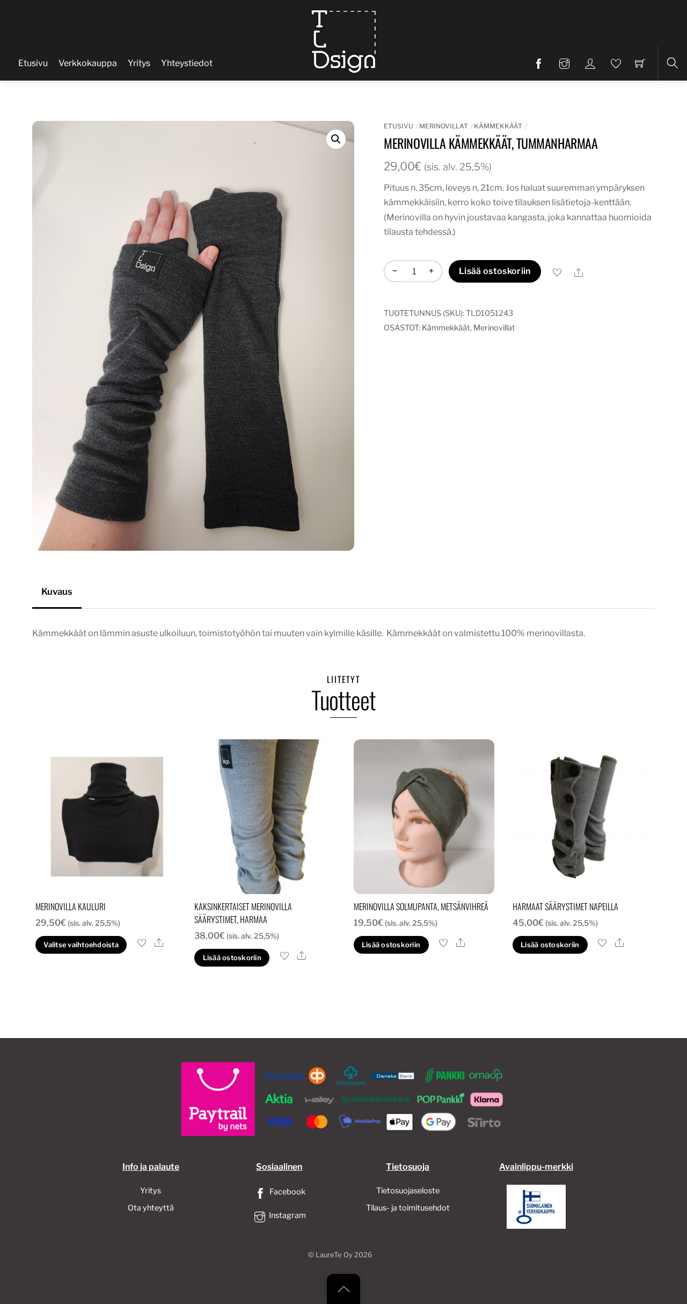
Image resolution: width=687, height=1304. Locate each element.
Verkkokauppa (88, 63)
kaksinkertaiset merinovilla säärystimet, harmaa (243, 913)
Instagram (286, 1215)
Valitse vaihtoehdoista (81, 945)
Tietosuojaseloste (408, 1190)
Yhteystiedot (187, 63)
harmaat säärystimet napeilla (565, 906)
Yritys (139, 63)
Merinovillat (443, 126)
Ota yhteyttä (151, 1208)
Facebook (286, 1192)
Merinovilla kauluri (70, 906)
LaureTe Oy (334, 1255)
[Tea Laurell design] (344, 39)
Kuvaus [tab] (56, 591)
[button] (336, 139)
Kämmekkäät (498, 126)
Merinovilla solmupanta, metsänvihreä (421, 906)
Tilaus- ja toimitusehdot (408, 1208)
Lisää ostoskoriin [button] (232, 958)
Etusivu (33, 63)
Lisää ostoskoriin (494, 271)
